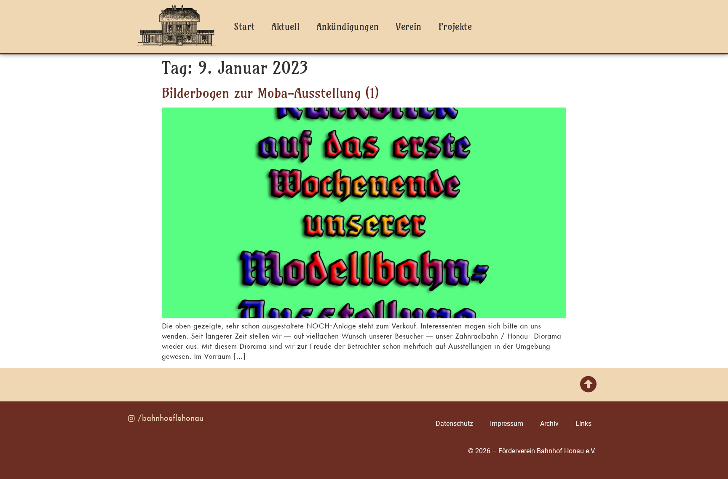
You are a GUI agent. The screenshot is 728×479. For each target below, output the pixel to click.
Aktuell (285, 26)
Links (583, 424)
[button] (588, 384)
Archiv (549, 424)
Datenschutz (454, 424)
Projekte (455, 26)
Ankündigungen (347, 26)
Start (244, 26)
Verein (408, 26)
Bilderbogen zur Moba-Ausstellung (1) (270, 92)
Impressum (506, 424)
